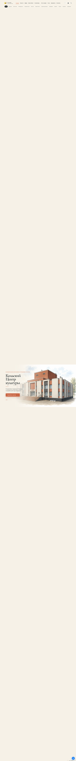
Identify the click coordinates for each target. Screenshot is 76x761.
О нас (49, 3)
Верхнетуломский (44, 6)
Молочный (15, 6)
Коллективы (37, 3)
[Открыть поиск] (71, 3)
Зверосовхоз (37, 6)
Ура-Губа (64, 6)
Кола (6, 6)
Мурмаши (10, 6)
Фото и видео (43, 3)
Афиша (26, 3)
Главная (17, 3)
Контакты (58, 3)
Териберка (51, 6)
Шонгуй (32, 6)
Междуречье (21, 6)
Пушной (55, 6)
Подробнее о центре (12, 395)
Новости (21, 3)
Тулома (60, 6)
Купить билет (30, 3)
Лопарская (69, 6)
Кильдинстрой (27, 6)
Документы (53, 3)
